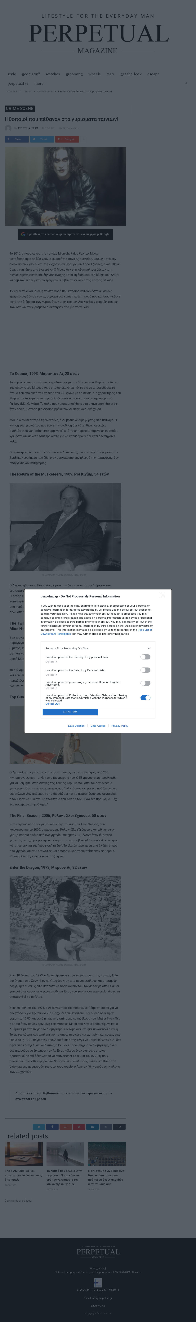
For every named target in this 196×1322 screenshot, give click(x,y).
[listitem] (98, 648)
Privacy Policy (119, 725)
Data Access (98, 725)
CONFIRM (70, 712)
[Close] (164, 596)
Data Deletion (76, 725)
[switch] (145, 656)
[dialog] (98, 661)
